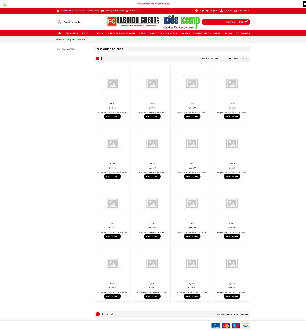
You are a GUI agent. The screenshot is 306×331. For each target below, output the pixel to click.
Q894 (152, 283)
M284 (232, 163)
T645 (192, 103)
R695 (231, 223)
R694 (112, 283)
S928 (152, 163)
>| (112, 314)
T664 (112, 103)
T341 (112, 163)
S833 (192, 163)
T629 (232, 103)
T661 (152, 103)
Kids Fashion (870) (65, 49)
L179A (152, 223)
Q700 (192, 283)
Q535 (232, 283)
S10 (112, 223)
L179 (192, 223)
